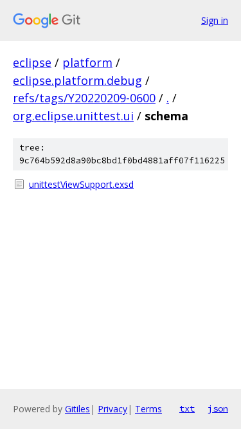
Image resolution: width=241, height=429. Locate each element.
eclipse (32, 62)
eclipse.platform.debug (77, 80)
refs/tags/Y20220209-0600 (84, 97)
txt (187, 408)
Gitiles (77, 409)
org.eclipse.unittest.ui (73, 115)
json (218, 408)
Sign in (214, 20)
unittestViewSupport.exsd (81, 184)
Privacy (112, 409)
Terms (148, 409)
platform (87, 62)
